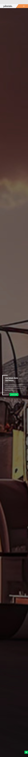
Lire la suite (14, 394)
